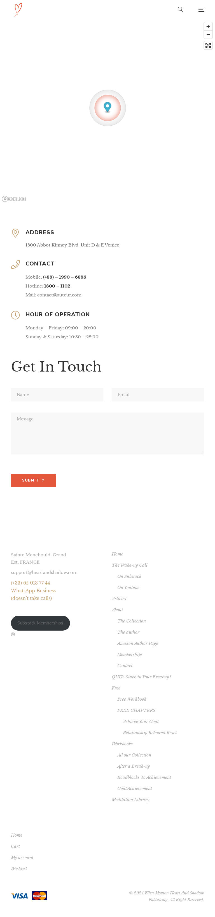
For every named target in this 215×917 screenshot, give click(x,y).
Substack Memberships (40, 623)
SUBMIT (30, 480)
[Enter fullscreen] (208, 45)
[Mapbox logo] (14, 199)
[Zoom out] (208, 34)
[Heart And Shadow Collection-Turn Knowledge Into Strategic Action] (18, 10)
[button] (107, 108)
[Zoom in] (208, 26)
